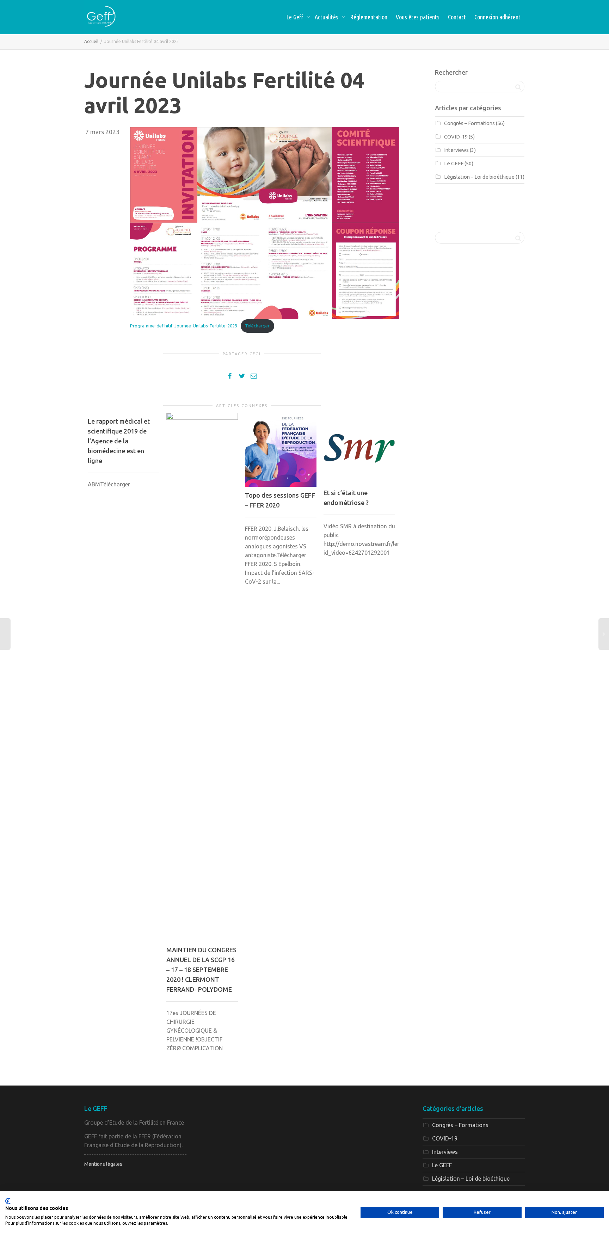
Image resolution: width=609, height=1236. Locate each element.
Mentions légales (103, 1164)
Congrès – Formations (469, 123)
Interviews (456, 150)
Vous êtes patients (417, 16)
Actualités (327, 16)
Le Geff (295, 16)
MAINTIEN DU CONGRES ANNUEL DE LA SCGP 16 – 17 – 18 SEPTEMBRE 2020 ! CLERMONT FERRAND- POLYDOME (201, 969)
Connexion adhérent (497, 16)
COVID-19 (456, 137)
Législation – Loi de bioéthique (479, 177)
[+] (202, 677)
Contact (457, 16)
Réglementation (368, 16)
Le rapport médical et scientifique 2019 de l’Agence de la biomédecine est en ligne (119, 441)
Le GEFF (453, 163)
